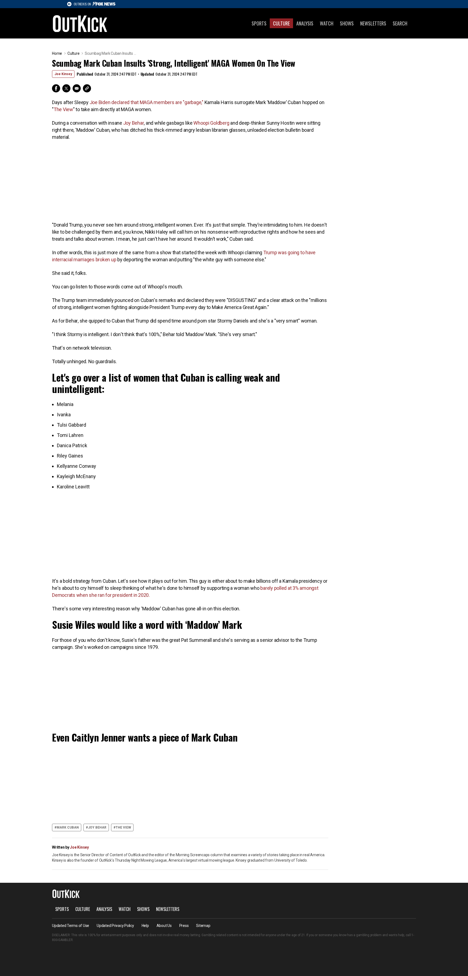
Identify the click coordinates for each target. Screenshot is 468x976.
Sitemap (203, 925)
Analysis (304, 23)
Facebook (56, 88)
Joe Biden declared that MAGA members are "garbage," (146, 102)
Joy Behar (133, 123)
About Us (164, 925)
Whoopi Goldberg (211, 123)
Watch (326, 23)
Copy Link (87, 88)
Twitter (66, 88)
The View (63, 109)
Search (400, 23)
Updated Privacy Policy (115, 925)
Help (145, 925)
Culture (281, 23)
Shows (347, 23)
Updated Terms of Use (70, 925)
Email (77, 88)
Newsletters (373, 23)
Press (184, 925)
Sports (259, 23)
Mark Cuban (68, 827)
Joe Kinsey (63, 74)
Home (57, 53)
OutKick (80, 23)
